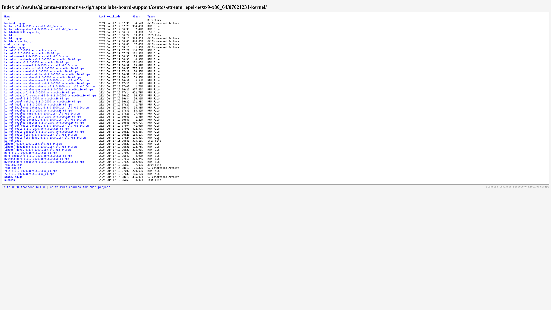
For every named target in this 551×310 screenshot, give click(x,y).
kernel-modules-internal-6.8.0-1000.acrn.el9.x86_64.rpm (45, 119)
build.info (11, 35)
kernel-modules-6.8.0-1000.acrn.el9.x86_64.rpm (38, 110)
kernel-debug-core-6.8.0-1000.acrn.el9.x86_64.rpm (40, 65)
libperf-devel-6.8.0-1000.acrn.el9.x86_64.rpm (37, 149)
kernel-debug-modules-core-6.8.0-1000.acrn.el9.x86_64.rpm (46, 80)
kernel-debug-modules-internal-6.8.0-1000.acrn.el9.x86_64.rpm (49, 86)
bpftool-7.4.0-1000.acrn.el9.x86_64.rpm (33, 26)
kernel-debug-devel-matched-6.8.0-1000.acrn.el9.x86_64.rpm (47, 74)
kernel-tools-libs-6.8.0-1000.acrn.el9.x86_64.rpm (40, 134)
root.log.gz (12, 167)
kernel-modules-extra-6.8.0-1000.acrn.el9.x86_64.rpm (42, 116)
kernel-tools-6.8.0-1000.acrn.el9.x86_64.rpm (36, 128)
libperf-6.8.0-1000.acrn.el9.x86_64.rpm (33, 143)
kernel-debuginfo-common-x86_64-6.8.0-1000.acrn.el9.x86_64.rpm (50, 95)
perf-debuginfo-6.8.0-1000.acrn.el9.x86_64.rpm (38, 155)
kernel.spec (12, 140)
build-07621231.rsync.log (22, 32)
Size (136, 16)
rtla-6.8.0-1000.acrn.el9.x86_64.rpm (30, 170)
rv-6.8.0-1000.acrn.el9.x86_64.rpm (29, 173)
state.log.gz (13, 176)
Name (8, 16)
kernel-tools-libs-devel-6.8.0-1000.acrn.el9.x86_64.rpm (45, 137)
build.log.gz (13, 38)
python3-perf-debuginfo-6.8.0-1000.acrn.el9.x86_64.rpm (44, 161)
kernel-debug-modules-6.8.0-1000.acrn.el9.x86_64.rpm (42, 77)
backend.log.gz (14, 23)
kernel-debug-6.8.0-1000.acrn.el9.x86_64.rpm (36, 62)
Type (151, 16)
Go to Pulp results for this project (80, 187)
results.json (13, 164)
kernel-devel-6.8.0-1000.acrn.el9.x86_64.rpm (36, 98)
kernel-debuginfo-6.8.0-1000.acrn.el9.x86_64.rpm (39, 92)
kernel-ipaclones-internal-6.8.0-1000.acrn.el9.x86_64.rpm (46, 107)
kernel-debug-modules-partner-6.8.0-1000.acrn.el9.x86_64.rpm (48, 89)
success (9, 179)
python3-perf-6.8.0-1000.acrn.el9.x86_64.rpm (36, 158)
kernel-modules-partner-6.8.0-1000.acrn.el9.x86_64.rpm (44, 122)
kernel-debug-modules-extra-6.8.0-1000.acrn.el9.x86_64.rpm (47, 83)
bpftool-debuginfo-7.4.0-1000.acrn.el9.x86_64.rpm (40, 29)
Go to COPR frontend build (23, 187)
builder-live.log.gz (18, 41)
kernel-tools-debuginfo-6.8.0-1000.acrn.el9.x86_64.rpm (44, 131)
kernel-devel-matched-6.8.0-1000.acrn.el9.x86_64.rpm (42, 101)
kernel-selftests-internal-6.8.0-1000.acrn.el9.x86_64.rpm (46, 125)
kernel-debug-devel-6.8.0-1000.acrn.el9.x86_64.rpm (41, 71)
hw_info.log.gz (14, 47)
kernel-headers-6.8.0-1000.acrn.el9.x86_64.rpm (38, 104)
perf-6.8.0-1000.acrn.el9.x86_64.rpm (30, 152)
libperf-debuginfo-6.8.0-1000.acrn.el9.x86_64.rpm (40, 146)
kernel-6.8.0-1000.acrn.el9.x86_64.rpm (32, 53)
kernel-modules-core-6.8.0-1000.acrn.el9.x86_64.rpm (42, 113)
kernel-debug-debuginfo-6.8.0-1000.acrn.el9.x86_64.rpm (44, 68)
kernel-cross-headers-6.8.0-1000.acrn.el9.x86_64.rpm (42, 59)
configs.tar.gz (14, 44)
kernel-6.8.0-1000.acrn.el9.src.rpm (30, 50)
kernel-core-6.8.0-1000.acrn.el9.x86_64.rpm (36, 56)
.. (5, 20)
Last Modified (109, 16)
